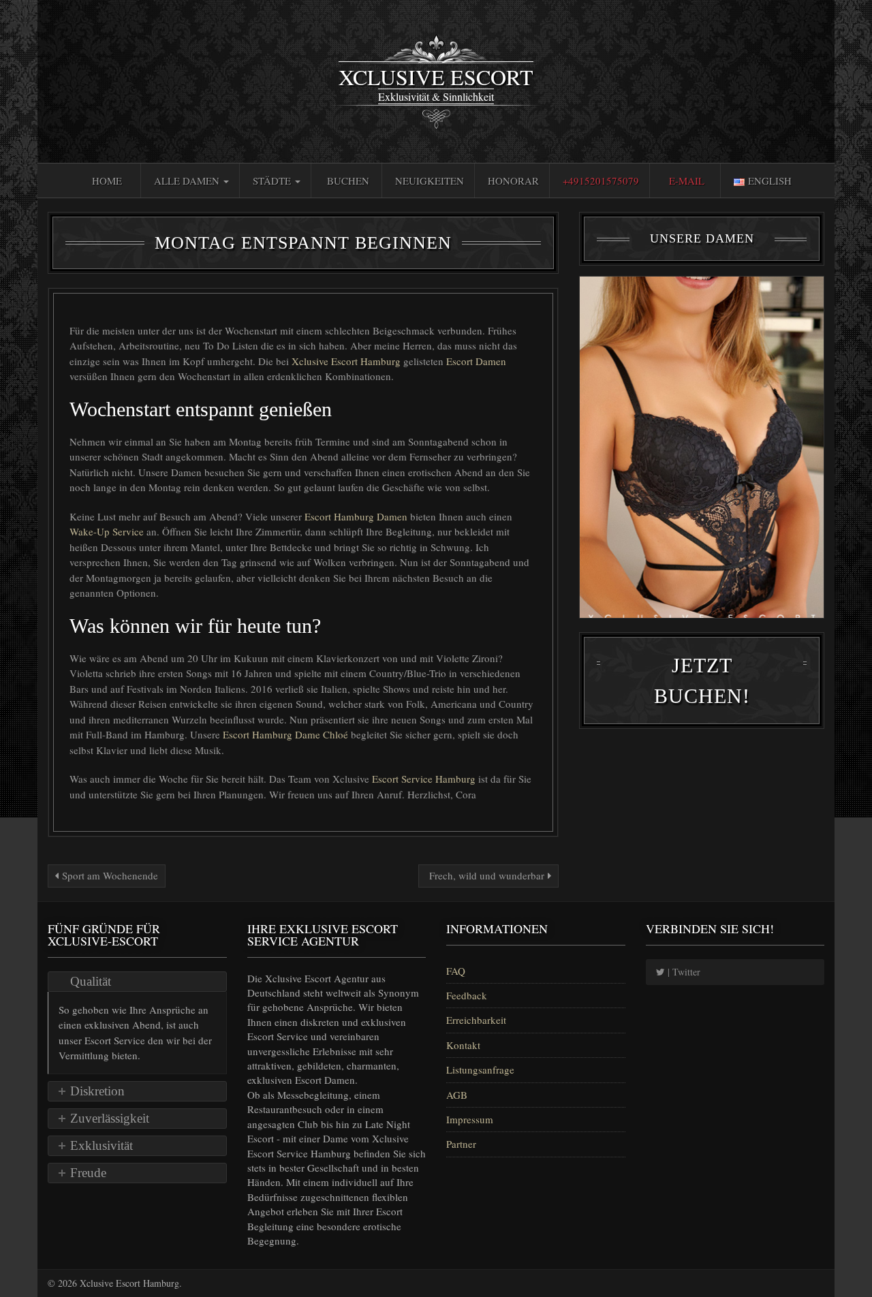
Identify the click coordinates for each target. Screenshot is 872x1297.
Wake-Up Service (107, 531)
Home (107, 180)
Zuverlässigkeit (109, 1118)
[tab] (137, 981)
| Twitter (682, 971)
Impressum (469, 1119)
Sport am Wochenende (108, 875)
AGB (456, 1094)
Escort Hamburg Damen (357, 516)
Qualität (90, 981)
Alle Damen (188, 180)
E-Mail (686, 180)
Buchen (348, 180)
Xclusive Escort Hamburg (347, 361)
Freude (88, 1173)
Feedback (466, 995)
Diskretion (97, 1091)
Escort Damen (476, 361)
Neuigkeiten (429, 180)
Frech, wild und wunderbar (487, 875)
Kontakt (463, 1045)
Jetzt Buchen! (702, 680)
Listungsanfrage (480, 1069)
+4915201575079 (601, 180)
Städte (273, 180)
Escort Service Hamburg (425, 778)
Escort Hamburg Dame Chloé (287, 734)
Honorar (513, 180)
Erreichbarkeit (476, 1020)
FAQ (455, 971)
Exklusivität (101, 1145)
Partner (461, 1144)
